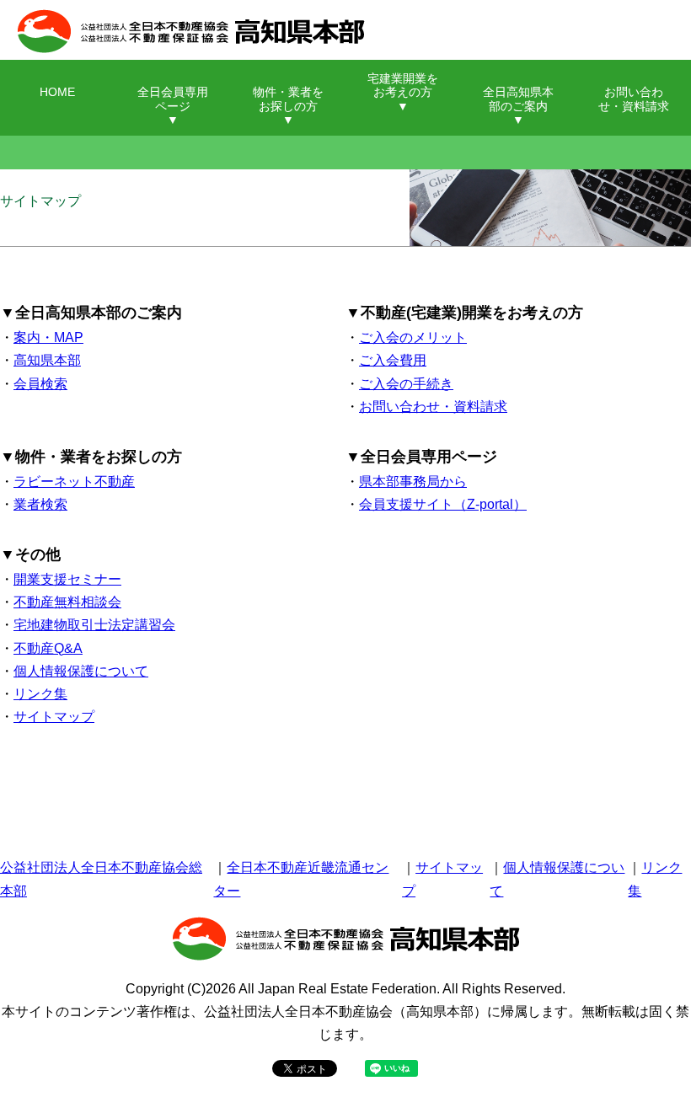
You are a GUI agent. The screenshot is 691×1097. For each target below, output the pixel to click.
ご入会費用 (392, 360)
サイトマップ (53, 716)
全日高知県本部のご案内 (518, 99)
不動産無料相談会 (67, 602)
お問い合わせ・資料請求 (633, 99)
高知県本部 (47, 360)
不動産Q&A (48, 648)
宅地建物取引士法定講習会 (94, 625)
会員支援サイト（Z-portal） (443, 504)
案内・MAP (48, 337)
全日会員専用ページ (172, 99)
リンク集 (40, 694)
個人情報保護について (80, 671)
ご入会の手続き (406, 384)
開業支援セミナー (67, 579)
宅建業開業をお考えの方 (402, 85)
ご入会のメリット (413, 337)
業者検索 (40, 504)
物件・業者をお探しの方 (288, 99)
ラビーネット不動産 (74, 481)
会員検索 (40, 384)
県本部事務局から (413, 481)
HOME (57, 92)
